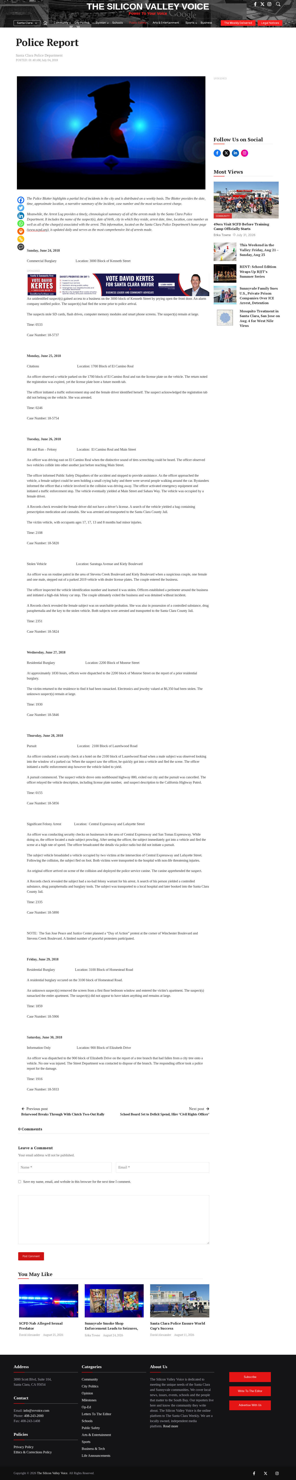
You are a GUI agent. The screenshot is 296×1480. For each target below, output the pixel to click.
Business (206, 22)
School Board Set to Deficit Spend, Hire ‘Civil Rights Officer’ (164, 1114)
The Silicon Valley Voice (148, 6)
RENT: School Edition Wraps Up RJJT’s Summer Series (258, 271)
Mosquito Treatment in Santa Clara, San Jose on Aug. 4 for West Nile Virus (260, 318)
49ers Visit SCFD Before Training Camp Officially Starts (241, 226)
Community (61, 22)
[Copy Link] (20, 239)
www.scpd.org (37, 229)
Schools (117, 22)
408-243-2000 (34, 1416)
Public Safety (137, 22)
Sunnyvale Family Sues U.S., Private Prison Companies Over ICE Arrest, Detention (259, 295)
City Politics (82, 22)
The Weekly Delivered (238, 23)
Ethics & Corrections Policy (33, 1452)
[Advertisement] (246, 108)
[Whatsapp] (20, 223)
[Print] (20, 231)
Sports (189, 22)
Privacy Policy (24, 1447)
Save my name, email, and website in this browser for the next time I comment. (77, 1181)
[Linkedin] (20, 215)
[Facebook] (20, 200)
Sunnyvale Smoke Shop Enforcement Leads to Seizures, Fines (111, 1328)
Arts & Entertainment (166, 22)
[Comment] (20, 246)
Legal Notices (270, 23)
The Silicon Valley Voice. (52, 1473)
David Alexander (29, 1335)
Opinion (101, 22)
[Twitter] (20, 207)
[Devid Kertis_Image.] (118, 284)
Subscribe (250, 1377)
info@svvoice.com (36, 1410)
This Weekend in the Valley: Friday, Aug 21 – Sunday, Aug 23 (259, 250)
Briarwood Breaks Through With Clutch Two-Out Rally (62, 1114)
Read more (170, 1426)
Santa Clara (25, 23)
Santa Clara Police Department (39, 55)
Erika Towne (92, 1335)
